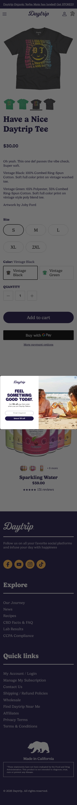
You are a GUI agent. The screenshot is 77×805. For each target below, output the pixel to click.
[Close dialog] (75, 377)
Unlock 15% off (19, 418)
